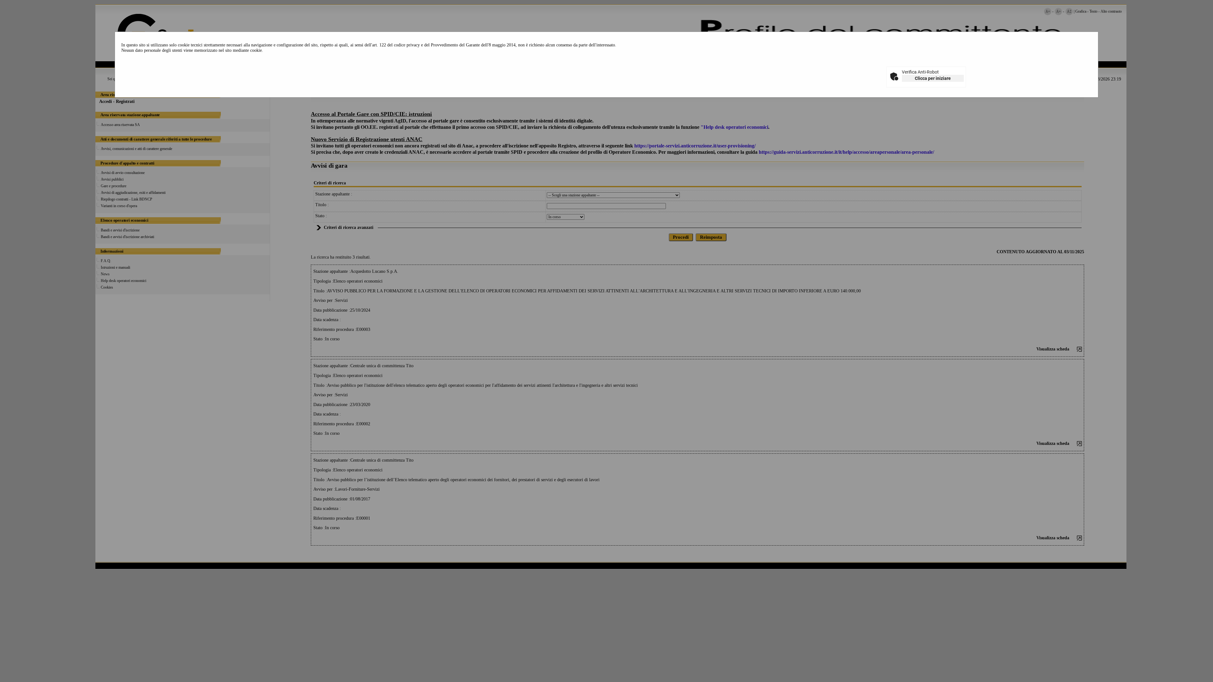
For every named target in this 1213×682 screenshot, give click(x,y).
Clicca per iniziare (933, 78)
